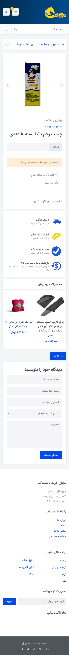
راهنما (63, 525)
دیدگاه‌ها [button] (58, 356)
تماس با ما (60, 531)
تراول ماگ (28, 560)
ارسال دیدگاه (51, 455)
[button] (15, 12)
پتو (64, 581)
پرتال (24, 643)
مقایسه (49, 183)
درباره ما (61, 520)
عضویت (9, 601)
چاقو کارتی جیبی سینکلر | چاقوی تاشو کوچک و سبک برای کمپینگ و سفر (50, 328)
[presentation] (62, 85)
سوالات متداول (57, 536)
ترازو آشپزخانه (26, 567)
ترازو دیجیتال (59, 567)
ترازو (64, 574)
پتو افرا (62, 560)
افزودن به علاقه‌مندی (42, 175)
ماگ (31, 574)
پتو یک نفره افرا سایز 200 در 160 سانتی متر (19, 324)
